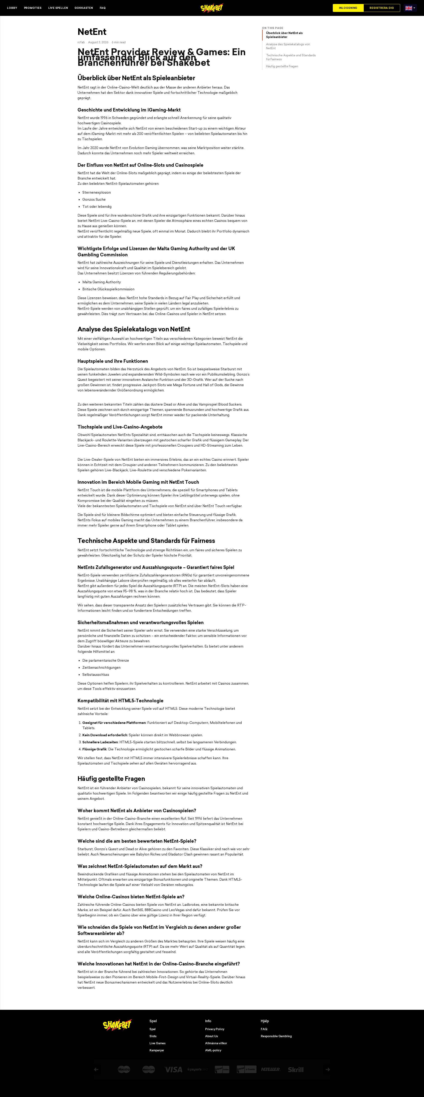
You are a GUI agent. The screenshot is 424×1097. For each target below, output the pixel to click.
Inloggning (348, 8)
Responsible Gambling (276, 1036)
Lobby (12, 8)
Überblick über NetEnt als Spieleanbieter (284, 35)
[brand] (408, 7)
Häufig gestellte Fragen (282, 66)
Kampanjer (157, 1050)
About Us (211, 1036)
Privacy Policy (214, 1029)
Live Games (158, 1043)
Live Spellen (58, 8)
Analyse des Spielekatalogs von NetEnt (288, 46)
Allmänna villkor (216, 1043)
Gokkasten (84, 8)
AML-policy (213, 1050)
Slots (153, 1036)
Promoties (33, 8)
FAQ (103, 8)
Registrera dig (382, 8)
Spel (153, 1029)
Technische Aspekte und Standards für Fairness (291, 57)
